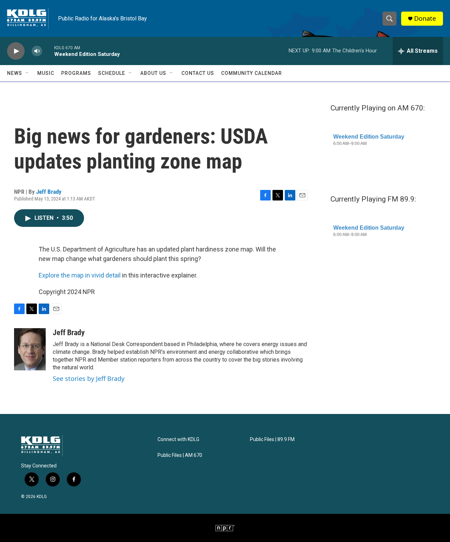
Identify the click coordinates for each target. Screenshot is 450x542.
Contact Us (197, 73)
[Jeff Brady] (30, 349)
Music (45, 73)
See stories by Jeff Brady (88, 378)
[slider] (48, 51)
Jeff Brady (49, 191)
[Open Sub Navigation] (27, 73)
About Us (153, 73)
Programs (76, 73)
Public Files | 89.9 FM (272, 439)
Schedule (111, 73)
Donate (425, 18)
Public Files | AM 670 (180, 455)
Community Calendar (251, 73)
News (14, 73)
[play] (15, 51)
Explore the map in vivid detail (80, 275)
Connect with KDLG (178, 439)
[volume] (37, 51)
